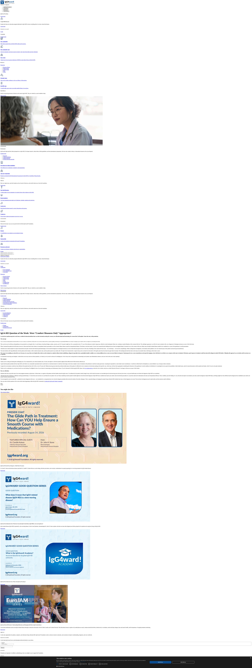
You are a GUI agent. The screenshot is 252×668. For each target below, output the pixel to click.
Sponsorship (5, 326)
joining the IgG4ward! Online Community (53, 381)
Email (3, 642)
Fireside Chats (6, 282)
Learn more (3, 16)
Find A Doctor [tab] (6, 11)
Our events (5, 272)
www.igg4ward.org (89, 368)
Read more (3, 470)
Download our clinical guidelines (10, 302)
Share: (2, 384)
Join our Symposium (7, 304)
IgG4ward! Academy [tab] (7, 7)
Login (2, 31)
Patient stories (6, 68)
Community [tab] (6, 8)
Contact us (5, 316)
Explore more (3, 36)
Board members (6, 314)
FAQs (4, 72)
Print (1, 383)
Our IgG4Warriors (7, 312)
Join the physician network (8, 159)
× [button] (250, 657)
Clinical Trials (6, 69)
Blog (4, 70)
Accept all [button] (160, 662)
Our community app (7, 270)
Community (3, 267)
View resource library (5, 392)
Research (5, 155)
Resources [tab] (6, 9)
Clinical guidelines (7, 157)
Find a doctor (3, 95)
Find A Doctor (3, 285)
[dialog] (126, 662)
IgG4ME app (6, 283)
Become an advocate (7, 327)
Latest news (5, 315)
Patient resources (6, 158)
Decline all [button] (183, 662)
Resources (3, 65)
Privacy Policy (82, 661)
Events (2, 251)
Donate (4, 325)
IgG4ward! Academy (5, 256)
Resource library (6, 67)
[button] (101, 666)
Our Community (6, 269)
